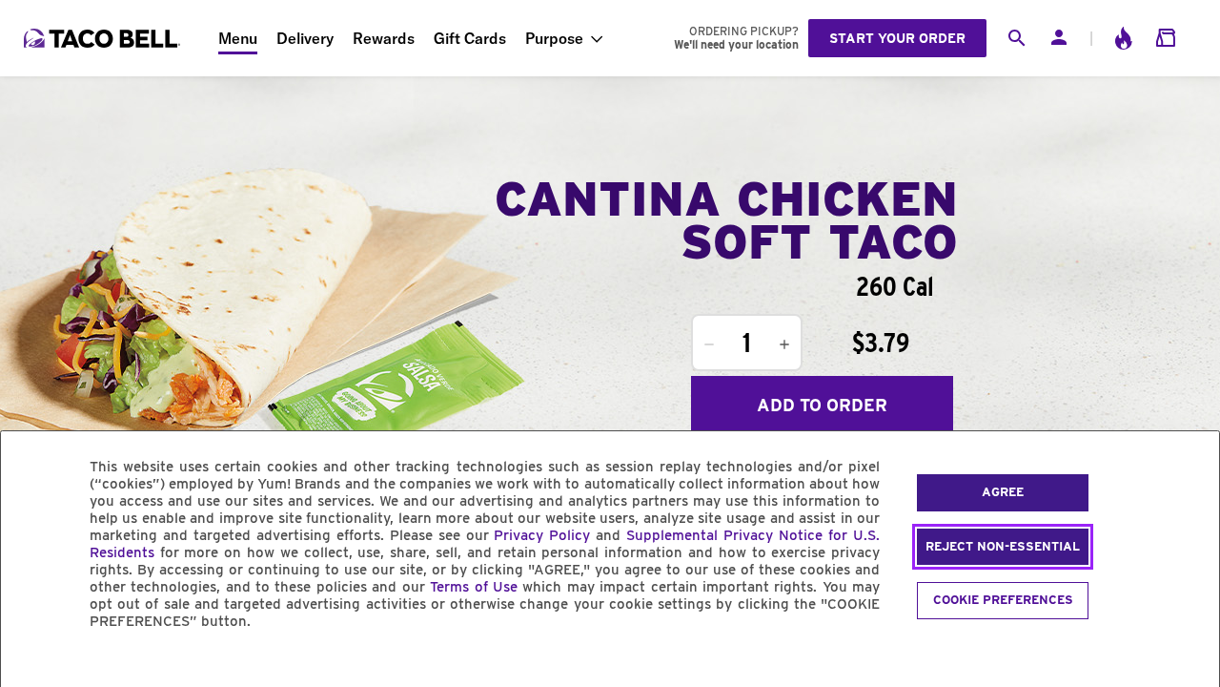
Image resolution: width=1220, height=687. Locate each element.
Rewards (384, 38)
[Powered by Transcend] (31, 664)
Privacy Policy (542, 535)
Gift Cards (470, 38)
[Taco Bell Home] (104, 38)
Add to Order (822, 405)
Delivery (305, 38)
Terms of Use (474, 586)
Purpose (554, 38)
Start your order (897, 38)
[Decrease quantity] (709, 344)
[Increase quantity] (784, 344)
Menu (237, 38)
